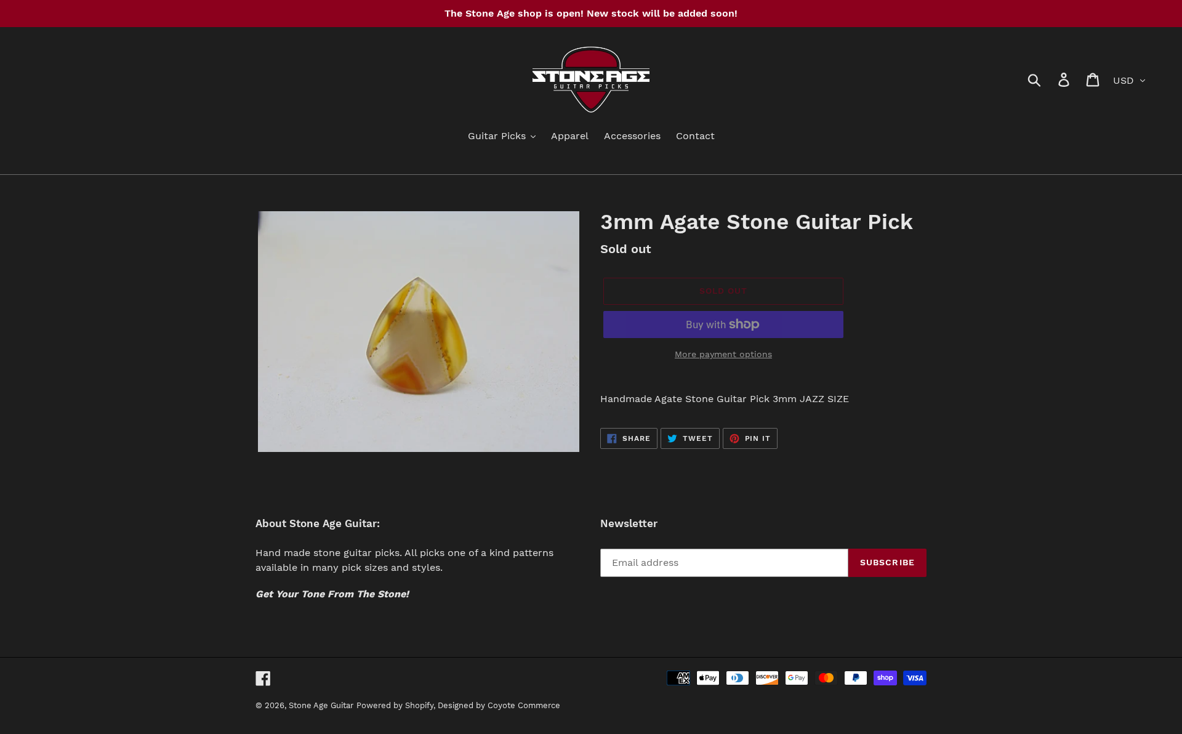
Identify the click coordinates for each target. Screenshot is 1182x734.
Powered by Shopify (394, 705)
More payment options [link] (723, 354)
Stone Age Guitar (321, 705)
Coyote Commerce (524, 705)
